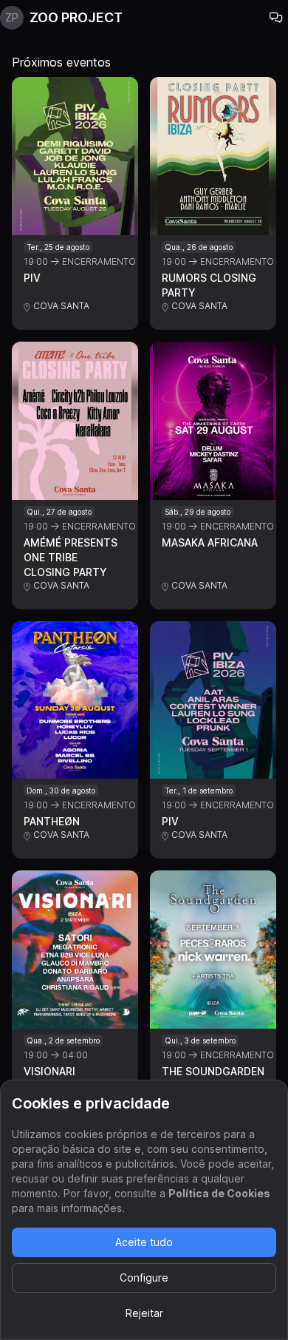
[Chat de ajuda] (276, 18)
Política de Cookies (219, 1193)
